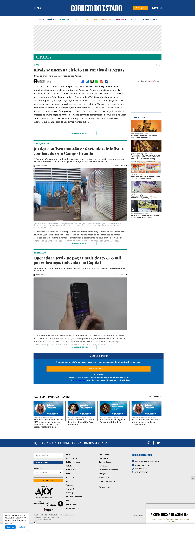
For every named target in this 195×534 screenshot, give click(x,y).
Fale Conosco (104, 466)
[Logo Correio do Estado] (96, 8)
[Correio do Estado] (147, 454)
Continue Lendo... (80, 243)
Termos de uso (105, 462)
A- (160, 65)
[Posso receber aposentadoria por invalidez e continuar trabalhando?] (146, 408)
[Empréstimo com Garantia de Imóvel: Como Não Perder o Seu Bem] (81, 408)
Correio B (120, 19)
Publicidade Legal (73, 462)
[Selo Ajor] (48, 492)
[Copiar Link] (107, 81)
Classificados (150, 19)
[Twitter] (158, 443)
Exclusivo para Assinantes (80, 417)
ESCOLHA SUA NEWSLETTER (99, 368)
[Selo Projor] (48, 506)
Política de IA (71, 470)
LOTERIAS (136, 174)
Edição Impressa (72, 508)
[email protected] (79, 380)
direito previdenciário (44, 417)
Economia (91, 19)
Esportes (106, 19)
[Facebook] (82, 81)
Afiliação (102, 473)
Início (68, 454)
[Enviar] (60, 472)
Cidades (64, 19)
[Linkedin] (87, 81)
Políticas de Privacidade (108, 470)
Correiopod (70, 493)
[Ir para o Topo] (193, 478)
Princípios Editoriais (107, 481)
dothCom (140, 515)
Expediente (103, 458)
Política (77, 19)
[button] (121, 165)
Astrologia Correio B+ (141, 153)
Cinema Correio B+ (140, 134)
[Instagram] (102, 81)
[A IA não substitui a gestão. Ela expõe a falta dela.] (113, 408)
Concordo (10, 527)
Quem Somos (104, 454)
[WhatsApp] (97, 81)
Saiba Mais (23, 527)
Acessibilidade (104, 477)
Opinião (133, 19)
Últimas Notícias (46, 19)
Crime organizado (140, 214)
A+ (157, 65)
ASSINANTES (156, 397)
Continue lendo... (80, 133)
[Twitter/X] (92, 81)
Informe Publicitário (74, 497)
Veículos (69, 485)
